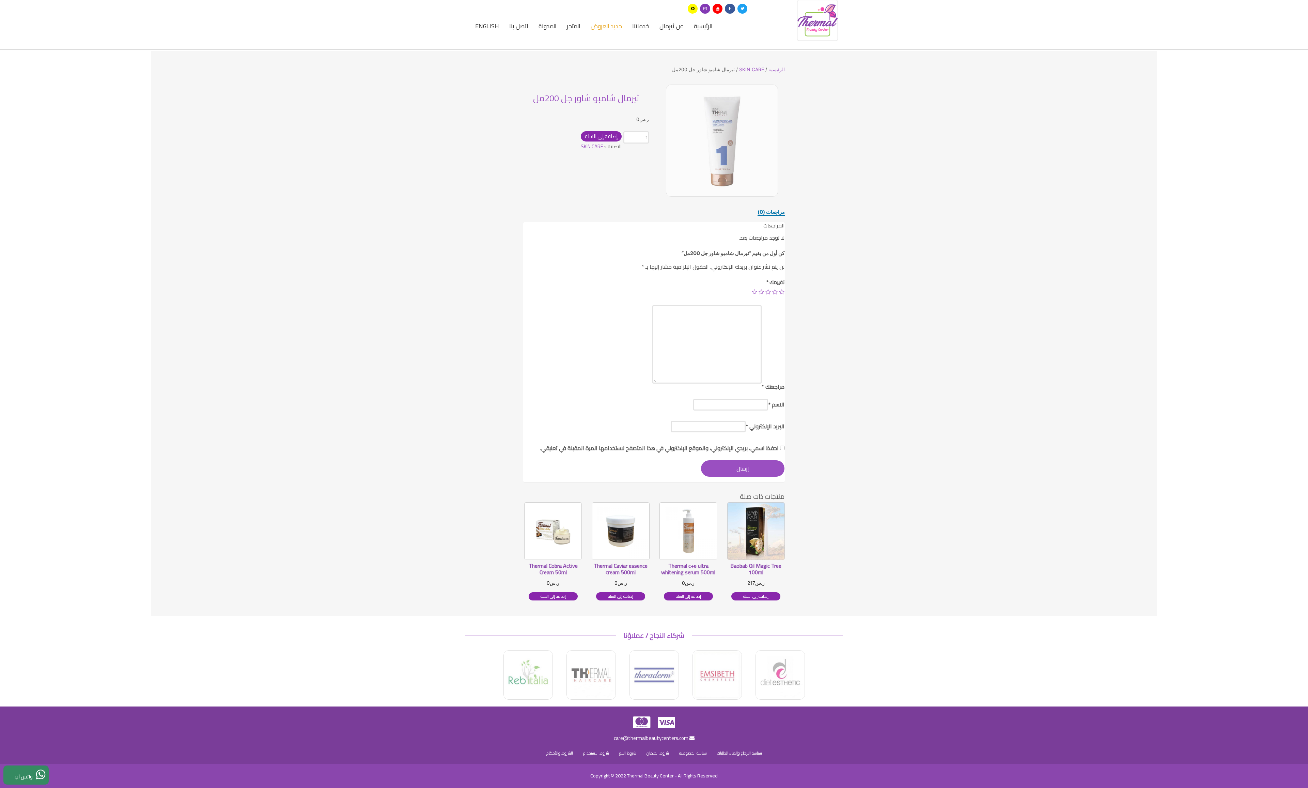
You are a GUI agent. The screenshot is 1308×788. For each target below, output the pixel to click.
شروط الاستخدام (596, 753)
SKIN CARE (751, 69)
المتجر (573, 26)
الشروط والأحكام (559, 753)
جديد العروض (606, 26)
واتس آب (25, 777)
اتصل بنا (518, 26)
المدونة (548, 26)
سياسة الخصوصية (693, 753)
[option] (722, 141)
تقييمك (775, 282)
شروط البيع (627, 753)
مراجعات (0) (771, 212)
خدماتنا (640, 26)
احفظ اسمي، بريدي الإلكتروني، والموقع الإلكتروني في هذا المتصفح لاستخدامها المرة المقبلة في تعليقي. (659, 448)
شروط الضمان (658, 753)
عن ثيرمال (671, 26)
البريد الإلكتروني (765, 426)
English (487, 26)
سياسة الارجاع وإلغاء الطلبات (739, 753)
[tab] (771, 212)
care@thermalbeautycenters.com (651, 738)
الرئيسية (703, 26)
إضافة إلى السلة (601, 136)
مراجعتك (773, 387)
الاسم (776, 404)
